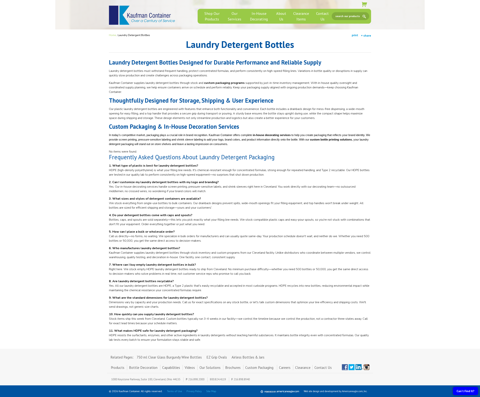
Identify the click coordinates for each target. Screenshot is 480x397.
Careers (284, 367)
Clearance (302, 367)
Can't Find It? (465, 391)
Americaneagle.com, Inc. (354, 391)
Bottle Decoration (143, 367)
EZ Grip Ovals (216, 357)
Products (117, 367)
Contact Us (323, 367)
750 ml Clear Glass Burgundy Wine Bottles (169, 357)
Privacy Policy (194, 391)
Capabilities (171, 367)
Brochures (233, 367)
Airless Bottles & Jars (248, 357)
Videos (190, 367)
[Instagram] (367, 367)
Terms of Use (174, 391)
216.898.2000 (196, 379)
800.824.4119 (218, 379)
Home (112, 35)
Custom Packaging (259, 367)
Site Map (211, 391)
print (355, 35)
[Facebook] (345, 367)
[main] (240, 194)
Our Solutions (210, 367)
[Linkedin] (359, 367)
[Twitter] (352, 367)
